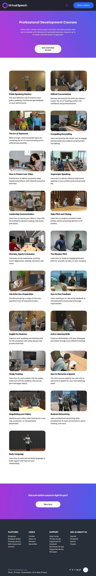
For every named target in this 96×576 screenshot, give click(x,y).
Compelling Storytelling (61, 134)
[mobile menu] (67, 5)
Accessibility (26, 572)
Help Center (54, 536)
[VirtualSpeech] (14, 5)
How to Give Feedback (61, 294)
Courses (11, 547)
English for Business (18, 334)
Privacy (17, 572)
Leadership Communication (21, 214)
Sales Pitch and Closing (61, 214)
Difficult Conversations (61, 94)
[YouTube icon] (75, 570)
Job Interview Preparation (21, 294)
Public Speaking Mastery (20, 94)
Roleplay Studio (14, 539)
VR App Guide (55, 539)
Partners (32, 541)
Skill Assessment (14, 544)
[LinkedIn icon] (77, 570)
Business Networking (60, 414)
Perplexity (74, 539)
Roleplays (12, 536)
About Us (32, 539)
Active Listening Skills (60, 334)
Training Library (14, 541)
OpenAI (73, 536)
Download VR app (56, 547)
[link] (27, 81)
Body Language (16, 454)
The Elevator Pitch (59, 254)
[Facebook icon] (70, 570)
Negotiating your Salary (20, 414)
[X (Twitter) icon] (72, 570)
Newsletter (33, 544)
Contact (32, 536)
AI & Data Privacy (39, 572)
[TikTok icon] (80, 570)
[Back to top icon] (85, 569)
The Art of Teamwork (18, 133)
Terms (10, 572)
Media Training (16, 374)
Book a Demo (83, 5)
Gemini (73, 541)
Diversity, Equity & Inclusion (22, 254)
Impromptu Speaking (60, 174)
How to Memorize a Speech (63, 374)
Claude (73, 544)
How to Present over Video (21, 174)
